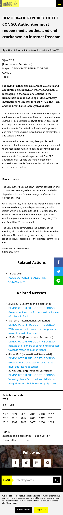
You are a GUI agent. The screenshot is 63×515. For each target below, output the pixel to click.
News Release (14, 50)
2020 (23, 414)
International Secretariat (35, 50)
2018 (42, 414)
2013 (32, 418)
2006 (42, 422)
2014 (23, 418)
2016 (5, 418)
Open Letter (9, 440)
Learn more (23, 509)
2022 (5, 414)
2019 (32, 414)
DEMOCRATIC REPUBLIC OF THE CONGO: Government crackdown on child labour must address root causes (31, 362)
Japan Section (42, 435)
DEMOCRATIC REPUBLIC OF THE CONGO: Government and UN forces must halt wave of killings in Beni (33, 312)
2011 (51, 418)
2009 (14, 422)
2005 (51, 422)
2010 (5, 422)
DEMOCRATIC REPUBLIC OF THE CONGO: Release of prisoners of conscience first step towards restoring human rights (34, 346)
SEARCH (7, 480)
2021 (14, 414)
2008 (23, 422)
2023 (5, 399)
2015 (14, 418)
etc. (29, 440)
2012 (42, 418)
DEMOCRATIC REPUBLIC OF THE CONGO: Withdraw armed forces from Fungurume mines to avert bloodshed (32, 329)
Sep (12, 404)
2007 (32, 422)
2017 (51, 414)
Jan (4, 404)
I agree (39, 509)
